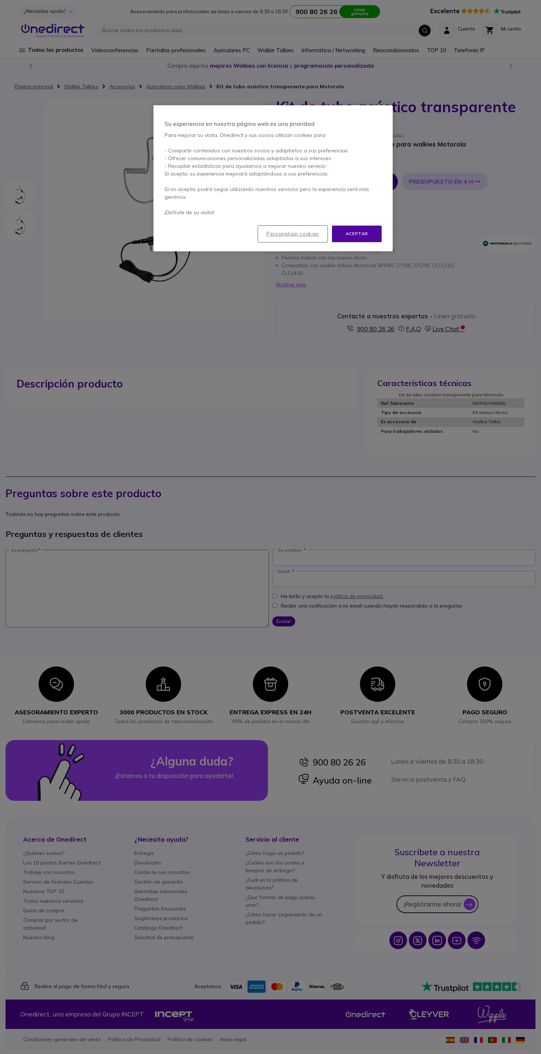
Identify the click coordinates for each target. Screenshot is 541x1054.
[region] (273, 178)
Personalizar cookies (292, 234)
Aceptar (357, 233)
